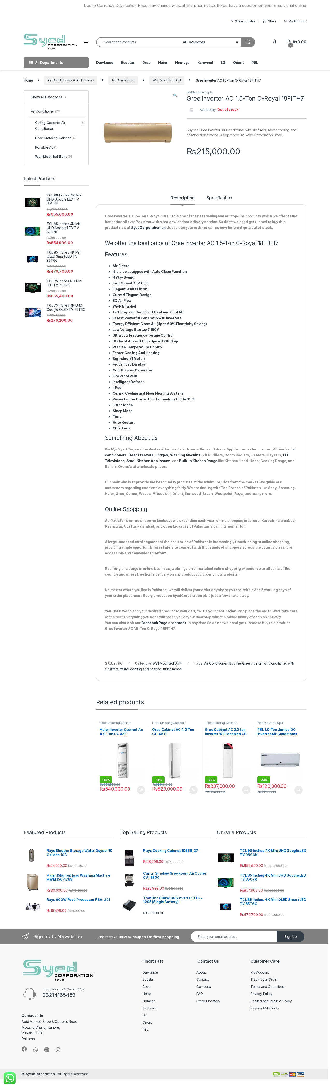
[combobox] (138, 42)
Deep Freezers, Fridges (148, 455)
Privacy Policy (262, 994)
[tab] (182, 200)
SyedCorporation (40, 1074)
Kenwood (205, 62)
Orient (238, 62)
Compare (203, 987)
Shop (272, 21)
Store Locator (245, 21)
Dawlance (104, 62)
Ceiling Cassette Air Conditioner (60, 126)
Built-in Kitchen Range (198, 461)
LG (223, 62)
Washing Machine (185, 455)
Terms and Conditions (268, 987)
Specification (219, 198)
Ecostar (128, 62)
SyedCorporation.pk (148, 227)
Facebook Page (154, 623)
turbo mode (172, 669)
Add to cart (141, 790)
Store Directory (208, 1001)
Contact (202, 979)
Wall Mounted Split (166, 80)
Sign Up (290, 937)
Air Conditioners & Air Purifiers (70, 80)
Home (28, 80)
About (201, 972)
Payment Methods (265, 1008)
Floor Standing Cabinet (115, 723)
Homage (182, 62)
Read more (246, 790)
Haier (162, 62)
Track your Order (264, 979)
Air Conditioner (123, 80)
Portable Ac (46, 147)
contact (179, 623)
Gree (146, 62)
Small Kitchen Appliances (148, 461)
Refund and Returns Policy (271, 1001)
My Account (297, 21)
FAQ (199, 994)
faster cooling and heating (140, 669)
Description (182, 198)
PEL (254, 62)
